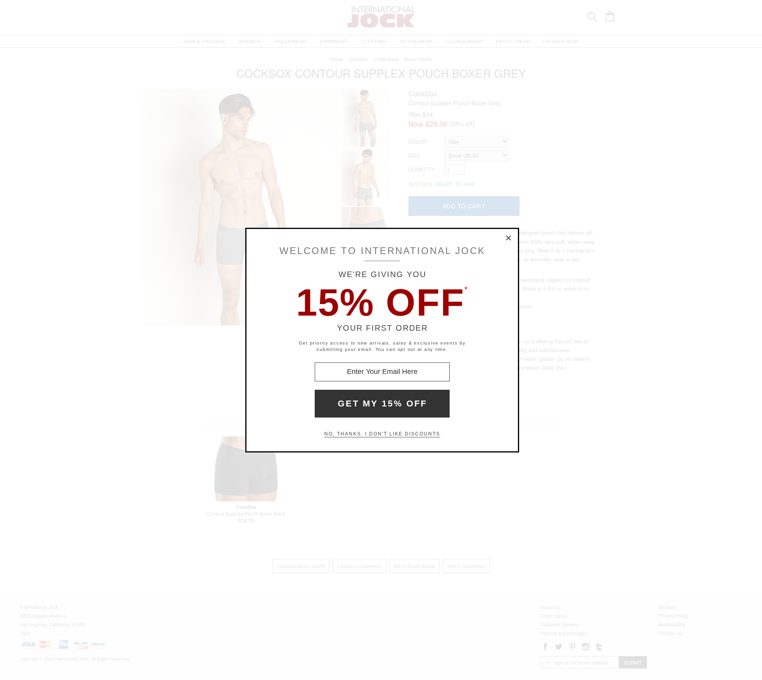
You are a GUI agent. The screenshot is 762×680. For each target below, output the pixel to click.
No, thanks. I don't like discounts (382, 434)
